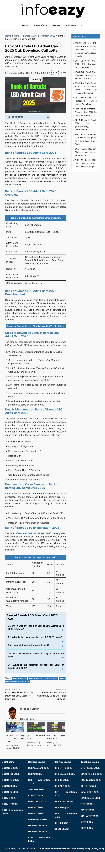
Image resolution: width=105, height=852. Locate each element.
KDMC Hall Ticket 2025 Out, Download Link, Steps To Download (19, 695)
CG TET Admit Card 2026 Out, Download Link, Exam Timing (86, 64)
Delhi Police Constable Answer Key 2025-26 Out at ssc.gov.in (86, 112)
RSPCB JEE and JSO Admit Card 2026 (15, 738)
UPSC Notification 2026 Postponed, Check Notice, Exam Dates (86, 100)
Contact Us (54, 848)
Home (25, 25)
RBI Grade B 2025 (38, 819)
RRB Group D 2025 (64, 774)
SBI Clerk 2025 (36, 789)
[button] (81, 25)
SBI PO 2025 (35, 774)
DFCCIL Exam (61, 829)
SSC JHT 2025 (10, 804)
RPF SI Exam (61, 823)
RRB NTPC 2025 (63, 768)
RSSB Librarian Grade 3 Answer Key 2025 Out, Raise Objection (51, 695)
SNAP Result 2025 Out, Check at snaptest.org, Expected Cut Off (86, 152)
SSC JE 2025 (9, 798)
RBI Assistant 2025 (38, 768)
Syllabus (56, 25)
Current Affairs (40, 25)
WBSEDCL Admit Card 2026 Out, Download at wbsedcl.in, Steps (86, 75)
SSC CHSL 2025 (11, 774)
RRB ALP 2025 (62, 786)
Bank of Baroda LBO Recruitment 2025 (34, 36)
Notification (70, 25)
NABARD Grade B (37, 831)
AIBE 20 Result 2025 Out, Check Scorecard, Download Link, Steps (86, 163)
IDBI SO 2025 (35, 795)
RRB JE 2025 (61, 780)
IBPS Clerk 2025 (37, 801)
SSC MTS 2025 (10, 780)
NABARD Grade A (38, 825)
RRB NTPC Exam (63, 801)
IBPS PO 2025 (36, 807)
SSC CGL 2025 (10, 768)
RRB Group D (61, 807)
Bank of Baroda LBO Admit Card (43, 678)
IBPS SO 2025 (36, 813)
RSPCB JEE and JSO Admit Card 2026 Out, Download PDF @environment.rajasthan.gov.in (86, 49)
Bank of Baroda (19, 678)
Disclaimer (65, 848)
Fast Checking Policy (80, 848)
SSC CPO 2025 (10, 792)
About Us (44, 848)
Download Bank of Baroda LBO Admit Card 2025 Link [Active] (36, 326)
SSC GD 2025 (9, 786)
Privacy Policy (97, 848)
